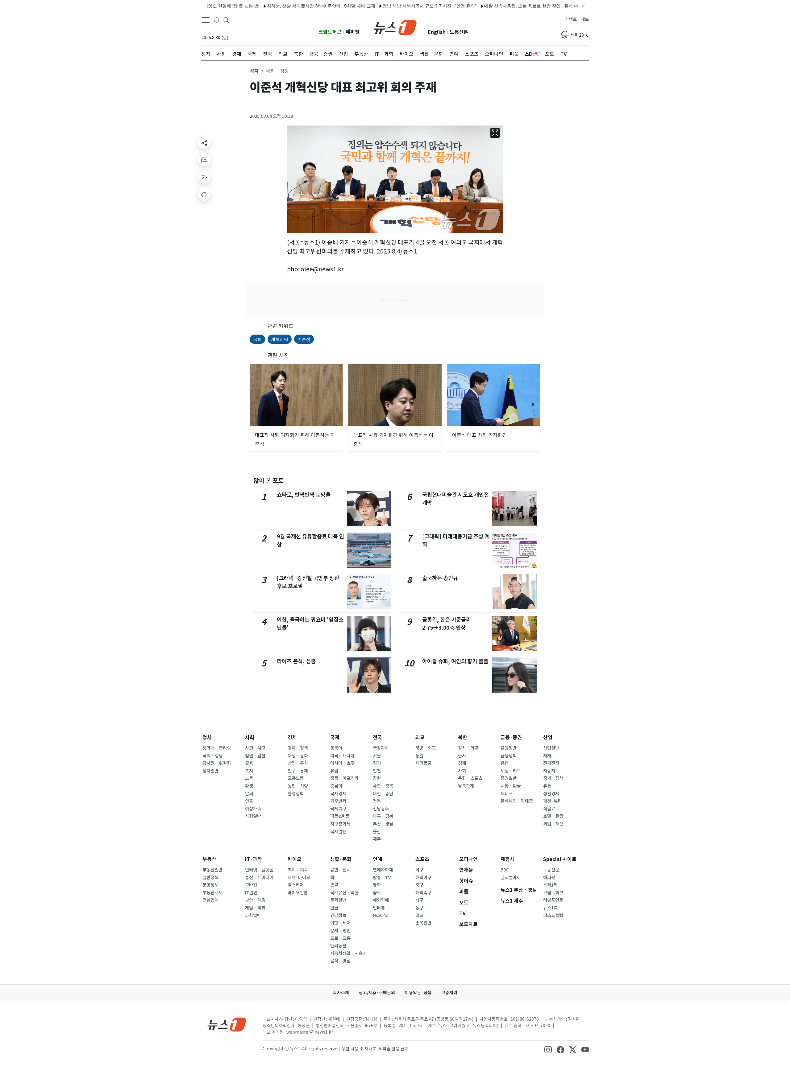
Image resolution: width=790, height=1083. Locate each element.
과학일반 (253, 915)
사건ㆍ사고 (255, 748)
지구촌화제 (340, 824)
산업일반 (551, 748)
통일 (419, 756)
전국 (377, 737)
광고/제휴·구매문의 (377, 992)
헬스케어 (296, 885)
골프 (419, 915)
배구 (419, 900)
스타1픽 (550, 885)
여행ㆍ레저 (340, 923)
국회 (257, 339)
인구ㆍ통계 (298, 771)
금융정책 (509, 756)
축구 (419, 885)
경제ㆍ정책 (298, 748)
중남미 (336, 786)
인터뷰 (379, 908)
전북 (377, 801)
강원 (377, 778)
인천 (377, 771)
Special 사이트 (559, 859)
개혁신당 (279, 339)
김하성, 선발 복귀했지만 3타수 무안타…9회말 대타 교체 (296, 5)
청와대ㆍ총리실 (216, 748)
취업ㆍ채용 (553, 824)
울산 (377, 831)
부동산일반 (212, 870)
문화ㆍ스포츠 (470, 778)
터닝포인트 (553, 900)
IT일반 (251, 893)
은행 (505, 763)
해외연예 (381, 900)
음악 (377, 893)
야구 (419, 870)
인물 (249, 801)
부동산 (209, 859)
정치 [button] (254, 71)
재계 (547, 756)
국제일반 (338, 831)
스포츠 (422, 859)
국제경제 (338, 794)
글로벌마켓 (511, 877)
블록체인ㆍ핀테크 (517, 801)
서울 (377, 756)
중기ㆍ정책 (553, 778)
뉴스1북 (550, 908)
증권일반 (509, 778)
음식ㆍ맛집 (340, 961)
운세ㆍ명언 (340, 930)
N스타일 (380, 915)
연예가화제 (383, 870)
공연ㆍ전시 (340, 870)
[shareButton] (204, 143)
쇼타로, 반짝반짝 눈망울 (304, 494)
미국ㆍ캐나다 (342, 756)
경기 (377, 763)
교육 (249, 763)
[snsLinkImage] (548, 1049)
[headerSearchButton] (226, 19)
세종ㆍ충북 (383, 786)
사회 (249, 737)
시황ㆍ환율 (511, 786)
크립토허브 (330, 32)
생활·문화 (340, 859)
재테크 (507, 794)
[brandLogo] (395, 26)
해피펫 (353, 32)
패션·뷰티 (552, 801)
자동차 (549, 771)
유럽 (334, 771)
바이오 (294, 859)
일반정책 (210, 877)
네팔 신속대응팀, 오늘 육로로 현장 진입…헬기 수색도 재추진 (517, 5)
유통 (547, 786)
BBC (505, 870)
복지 (249, 771)
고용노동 (296, 778)
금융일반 (509, 748)
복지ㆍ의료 (298, 870)
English (437, 32)
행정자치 (381, 748)
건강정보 (338, 915)
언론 (334, 908)
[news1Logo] (227, 1024)
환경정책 (296, 794)
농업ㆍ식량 (298, 786)
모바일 (251, 885)
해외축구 (423, 893)
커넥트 (571, 19)
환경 (249, 786)
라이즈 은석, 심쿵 (296, 661)
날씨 (249, 794)
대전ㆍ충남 (383, 794)
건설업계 (210, 900)
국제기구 (338, 809)
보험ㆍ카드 (511, 771)
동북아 (336, 748)
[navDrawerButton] (205, 20)
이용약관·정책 (418, 992)
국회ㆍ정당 (212, 756)
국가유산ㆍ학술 (344, 893)
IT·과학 (253, 859)
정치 (207, 737)
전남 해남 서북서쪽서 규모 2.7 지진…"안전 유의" (405, 5)
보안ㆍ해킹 (255, 900)
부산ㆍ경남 (383, 824)
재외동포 (423, 763)
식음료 (549, 809)
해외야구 (423, 877)
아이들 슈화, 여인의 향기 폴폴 (455, 661)
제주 (377, 839)
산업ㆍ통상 (298, 763)
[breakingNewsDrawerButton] (217, 19)
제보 (585, 19)
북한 (462, 737)
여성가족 (253, 809)
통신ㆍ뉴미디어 (259, 877)
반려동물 (338, 946)
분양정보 (210, 885)
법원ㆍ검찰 (255, 756)
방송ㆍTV (382, 877)
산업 (547, 737)
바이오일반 (298, 893)
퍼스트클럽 (553, 915)
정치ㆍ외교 (468, 748)
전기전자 (551, 763)
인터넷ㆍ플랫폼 (259, 870)
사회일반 (253, 816)
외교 (420, 737)
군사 (462, 756)
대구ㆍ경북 (383, 816)
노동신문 (459, 32)
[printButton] (204, 194)
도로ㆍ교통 (340, 938)
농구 (419, 908)
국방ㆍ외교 (425, 748)
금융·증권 (511, 737)
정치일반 (210, 771)
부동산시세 (212, 893)
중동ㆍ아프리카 (344, 778)
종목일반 (423, 923)
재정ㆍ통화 (298, 756)
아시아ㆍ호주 (342, 763)
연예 (377, 859)
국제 (334, 737)
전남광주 (381, 809)
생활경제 (551, 794)
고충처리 (449, 992)
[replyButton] (204, 160)
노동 (249, 778)
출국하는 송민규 (440, 578)
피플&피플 (340, 816)
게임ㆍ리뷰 (255, 908)
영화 (377, 885)
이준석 (303, 339)
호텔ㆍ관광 (553, 816)
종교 (334, 885)
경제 (292, 737)
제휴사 (507, 859)
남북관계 (466, 786)
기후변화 (338, 801)
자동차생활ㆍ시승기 (348, 953)
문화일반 (338, 900)
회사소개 (341, 992)
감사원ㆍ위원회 (216, 763)
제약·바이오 (299, 877)
